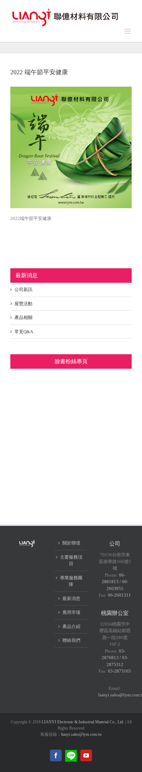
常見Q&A (23, 331)
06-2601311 (119, 595)
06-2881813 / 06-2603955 (115, 581)
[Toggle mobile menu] (128, 31)
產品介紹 (71, 626)
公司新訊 (23, 289)
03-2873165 (119, 671)
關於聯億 (71, 543)
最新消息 (71, 598)
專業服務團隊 (71, 581)
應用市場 (71, 612)
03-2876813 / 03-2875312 (115, 657)
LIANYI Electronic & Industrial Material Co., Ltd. (83, 722)
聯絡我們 (71, 640)
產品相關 (23, 317)
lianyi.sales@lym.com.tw (81, 734)
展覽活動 (23, 303)
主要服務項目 (71, 560)
